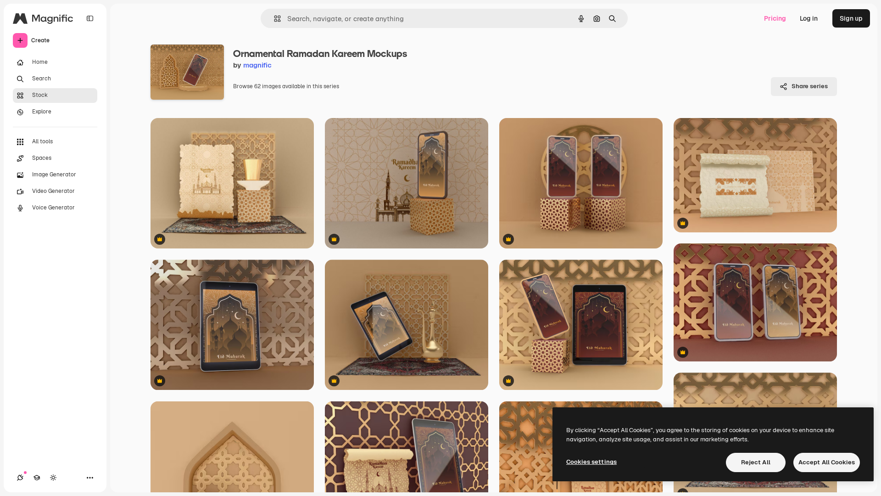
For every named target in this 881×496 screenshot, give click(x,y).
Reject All (755, 462)
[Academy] (36, 477)
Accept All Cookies (826, 462)
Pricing (775, 18)
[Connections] (20, 477)
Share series (810, 86)
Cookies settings (591, 462)
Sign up (851, 18)
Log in (809, 18)
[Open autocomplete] (273, 18)
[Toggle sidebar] (90, 18)
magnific (257, 65)
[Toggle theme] (53, 477)
